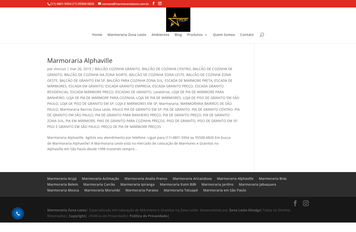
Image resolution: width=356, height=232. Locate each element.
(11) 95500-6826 (82, 4)
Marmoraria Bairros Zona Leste (85, 109)
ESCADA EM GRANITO (86, 86)
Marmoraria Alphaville (80, 60)
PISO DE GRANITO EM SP (217, 120)
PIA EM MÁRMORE (80, 120)
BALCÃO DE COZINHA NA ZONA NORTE (95, 74)
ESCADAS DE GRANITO (133, 92)
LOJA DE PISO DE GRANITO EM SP (87, 103)
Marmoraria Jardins (217, 184)
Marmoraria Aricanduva (192, 178)
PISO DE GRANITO (181, 120)
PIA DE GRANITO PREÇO (182, 115)
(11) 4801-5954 (61, 4)
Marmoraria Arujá (62, 178)
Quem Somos (224, 35)
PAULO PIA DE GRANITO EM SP (137, 109)
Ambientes (160, 35)
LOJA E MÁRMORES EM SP (136, 103)
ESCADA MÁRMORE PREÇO (91, 92)
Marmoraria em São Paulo (224, 190)
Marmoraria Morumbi (102, 190)
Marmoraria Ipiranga (137, 184)
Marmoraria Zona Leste (127, 35)
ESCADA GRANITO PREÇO (172, 86)
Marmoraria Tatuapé (181, 190)
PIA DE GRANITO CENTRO (212, 109)
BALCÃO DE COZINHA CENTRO (166, 68)
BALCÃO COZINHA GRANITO (117, 68)
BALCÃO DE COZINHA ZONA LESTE (156, 74)
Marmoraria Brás (273, 178)
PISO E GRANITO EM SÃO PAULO (73, 126)
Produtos (195, 35)
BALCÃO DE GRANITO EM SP (82, 80)
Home (97, 35)
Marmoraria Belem (62, 184)
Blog (178, 35)
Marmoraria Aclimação (100, 178)
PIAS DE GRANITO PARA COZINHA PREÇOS (131, 120)
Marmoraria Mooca (63, 190)
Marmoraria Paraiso (141, 190)
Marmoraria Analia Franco (145, 178)
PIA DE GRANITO (176, 109)
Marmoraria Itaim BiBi (178, 184)
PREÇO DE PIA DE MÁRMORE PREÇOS (131, 126)
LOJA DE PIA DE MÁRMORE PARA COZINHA (100, 97)
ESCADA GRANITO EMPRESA (127, 86)
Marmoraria (168, 103)
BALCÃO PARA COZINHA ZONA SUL (135, 80)
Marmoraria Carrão (99, 184)
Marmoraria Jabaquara (257, 184)
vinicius (60, 68)
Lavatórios (161, 92)
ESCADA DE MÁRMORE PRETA (188, 80)
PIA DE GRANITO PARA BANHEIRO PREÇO (128, 115)
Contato (247, 35)
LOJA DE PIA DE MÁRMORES (158, 97)
